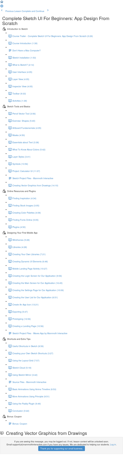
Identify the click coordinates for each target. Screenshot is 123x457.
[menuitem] (2, 6)
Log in (113, 444)
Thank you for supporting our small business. (61, 448)
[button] (2, 2)
